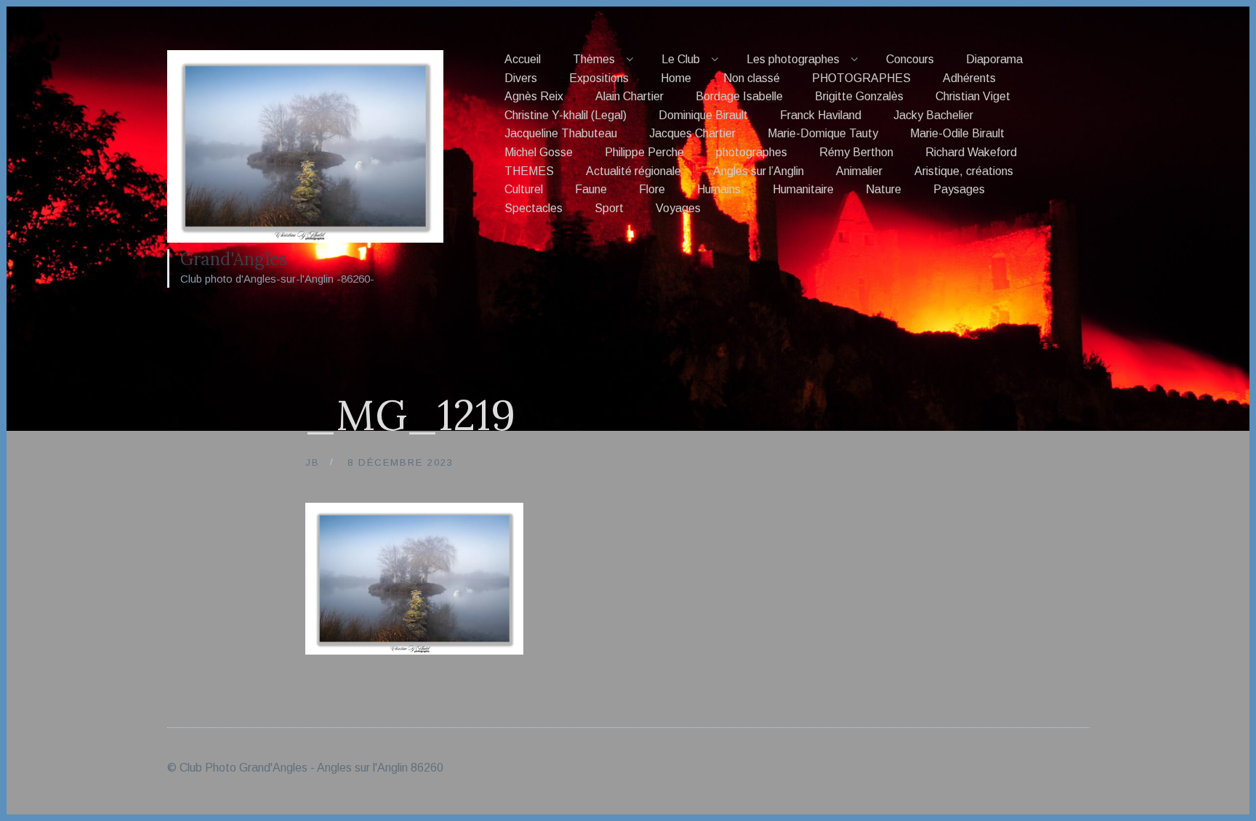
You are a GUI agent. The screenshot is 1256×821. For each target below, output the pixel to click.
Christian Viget (972, 96)
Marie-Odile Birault (957, 133)
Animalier (859, 171)
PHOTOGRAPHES (861, 78)
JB (312, 462)
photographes (751, 152)
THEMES (529, 171)
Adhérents (969, 78)
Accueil (522, 59)
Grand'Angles (233, 259)
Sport (609, 208)
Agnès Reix (533, 96)
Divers (520, 78)
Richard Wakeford (971, 152)
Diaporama (994, 59)
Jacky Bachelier (933, 115)
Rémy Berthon (856, 152)
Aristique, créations (963, 171)
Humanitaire (803, 189)
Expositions (599, 78)
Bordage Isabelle (739, 96)
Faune (591, 189)
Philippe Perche (644, 152)
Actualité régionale (633, 171)
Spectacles (533, 208)
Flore (652, 189)
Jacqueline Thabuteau (560, 133)
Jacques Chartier (692, 133)
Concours (910, 59)
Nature (883, 189)
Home (676, 78)
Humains (719, 189)
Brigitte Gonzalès (859, 96)
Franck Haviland (820, 115)
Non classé (751, 78)
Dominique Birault (703, 115)
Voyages (678, 208)
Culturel (523, 189)
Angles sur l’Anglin (758, 171)
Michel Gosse (538, 152)
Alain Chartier (629, 96)
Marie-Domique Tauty (823, 133)
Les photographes (793, 59)
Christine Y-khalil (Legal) (565, 115)
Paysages (959, 189)
